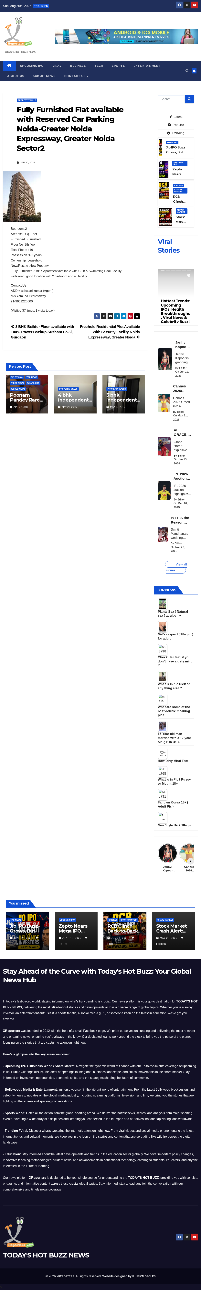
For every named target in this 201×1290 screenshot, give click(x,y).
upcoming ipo (179, 163)
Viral (57, 66)
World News (18, 389)
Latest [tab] (177, 117)
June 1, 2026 (120, 938)
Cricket (178, 185)
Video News (17, 383)
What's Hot (33, 383)
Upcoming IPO (32, 66)
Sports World (178, 191)
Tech (98, 66)
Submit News (44, 76)
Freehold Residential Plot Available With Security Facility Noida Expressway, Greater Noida (110, 332)
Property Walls (27, 100)
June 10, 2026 (72, 938)
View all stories (176, 567)
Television (17, 377)
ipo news (172, 142)
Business (78, 66)
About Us (15, 76)
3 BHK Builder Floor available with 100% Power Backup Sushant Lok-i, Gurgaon (42, 332)
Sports (118, 66)
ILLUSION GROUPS (144, 1276)
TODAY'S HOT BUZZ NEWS (19, 52)
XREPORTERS (65, 1276)
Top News (31, 377)
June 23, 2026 (23, 938)
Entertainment (147, 66)
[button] (187, 70)
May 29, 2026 (169, 938)
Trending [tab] (178, 133)
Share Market (181, 211)
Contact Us (75, 76)
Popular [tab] (178, 125)
